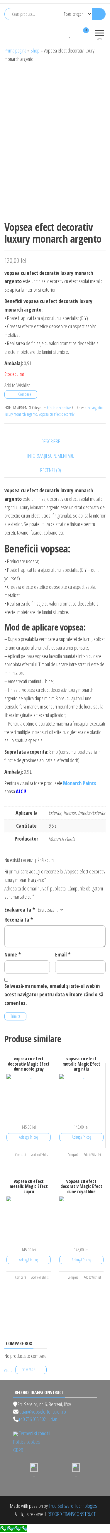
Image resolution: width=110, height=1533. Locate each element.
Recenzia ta (18, 919)
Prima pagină (15, 50)
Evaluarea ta (19, 909)
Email (62, 954)
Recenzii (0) (50, 470)
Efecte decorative (59, 407)
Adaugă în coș (28, 1137)
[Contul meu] (75, 34)
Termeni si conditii (34, 1433)
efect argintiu (94, 407)
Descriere (50, 441)
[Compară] (64, 34)
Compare (24, 394)
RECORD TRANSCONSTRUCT (72, 1513)
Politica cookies (26, 1441)
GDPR (18, 1449)
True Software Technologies (73, 1505)
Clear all (9, 1370)
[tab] (55, 441)
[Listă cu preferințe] (70, 34)
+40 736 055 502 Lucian (37, 1419)
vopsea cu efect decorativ (56, 414)
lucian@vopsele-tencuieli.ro (42, 1411)
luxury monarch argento (20, 414)
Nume (12, 954)
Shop (35, 50)
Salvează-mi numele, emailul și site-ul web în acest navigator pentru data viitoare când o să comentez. (53, 994)
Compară (20, 1154)
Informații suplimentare (50, 455)
